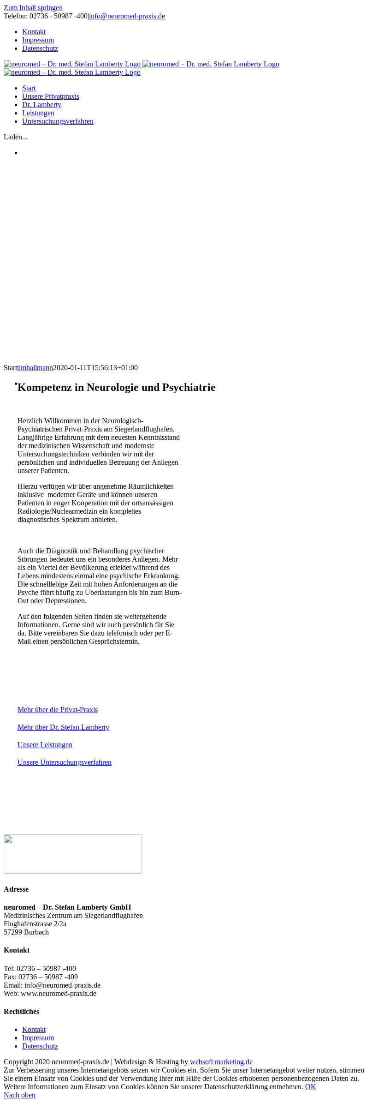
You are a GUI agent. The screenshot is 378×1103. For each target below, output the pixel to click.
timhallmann (35, 368)
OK (310, 1087)
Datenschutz (40, 1046)
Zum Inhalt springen (33, 8)
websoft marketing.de (221, 1062)
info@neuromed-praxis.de (127, 16)
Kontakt (34, 1029)
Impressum (38, 1038)
